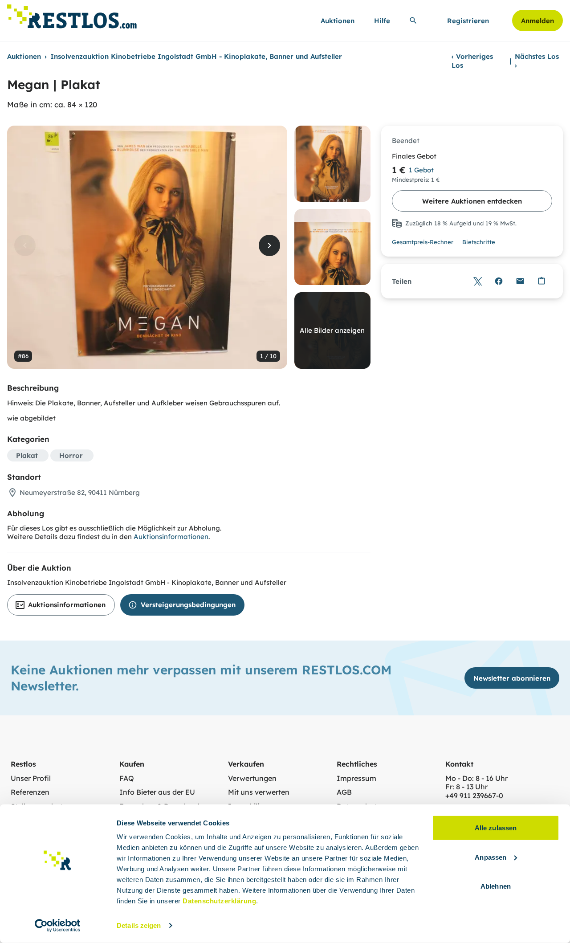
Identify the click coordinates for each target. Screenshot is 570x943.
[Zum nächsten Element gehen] (269, 245)
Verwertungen (252, 778)
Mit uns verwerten (258, 792)
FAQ (126, 778)
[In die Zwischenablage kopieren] (541, 281)
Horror (71, 455)
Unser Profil (31, 778)
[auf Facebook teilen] (498, 281)
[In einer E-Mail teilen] (520, 281)
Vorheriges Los (472, 60)
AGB (344, 792)
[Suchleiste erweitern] (413, 20)
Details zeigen (139, 925)
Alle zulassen (496, 828)
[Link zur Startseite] (72, 14)
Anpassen (490, 857)
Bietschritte (478, 241)
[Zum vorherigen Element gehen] (25, 245)
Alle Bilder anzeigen (332, 330)
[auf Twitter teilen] (477, 281)
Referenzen (30, 792)
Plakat (27, 455)
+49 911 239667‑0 (474, 796)
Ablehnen (495, 886)
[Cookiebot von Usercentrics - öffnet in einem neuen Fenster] (58, 925)
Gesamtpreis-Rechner (422, 241)
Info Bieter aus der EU (157, 792)
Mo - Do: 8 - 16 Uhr (476, 778)
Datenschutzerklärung (219, 901)
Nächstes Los (537, 60)
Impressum (356, 778)
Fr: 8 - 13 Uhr (466, 787)
